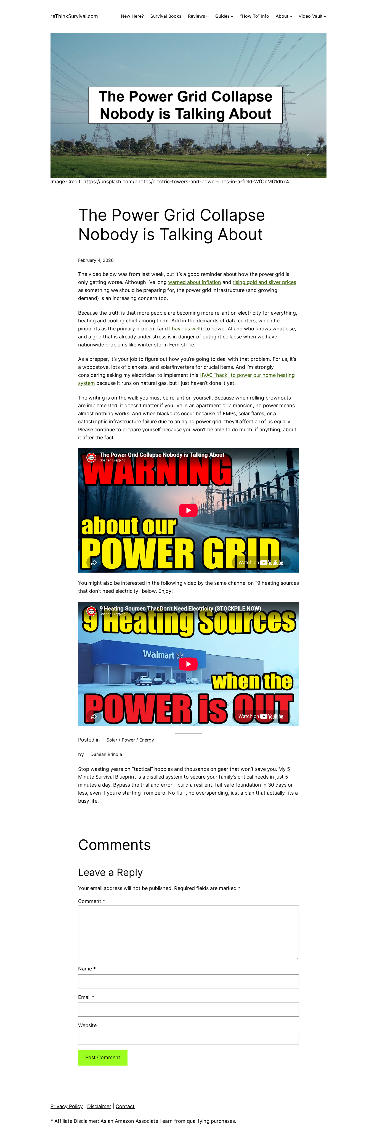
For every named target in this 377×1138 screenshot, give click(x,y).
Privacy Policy (67, 1106)
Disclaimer (99, 1106)
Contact (125, 1106)
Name (87, 969)
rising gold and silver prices (264, 282)
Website (87, 1025)
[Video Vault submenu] (325, 16)
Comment (91, 901)
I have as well (184, 329)
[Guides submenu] (232, 16)
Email (86, 997)
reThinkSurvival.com (74, 16)
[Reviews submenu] (207, 16)
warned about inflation (194, 282)
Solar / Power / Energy (130, 740)
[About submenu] (291, 16)
